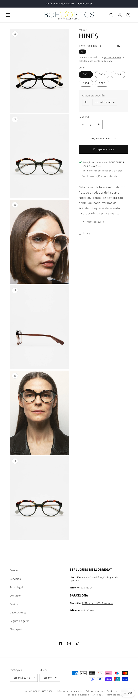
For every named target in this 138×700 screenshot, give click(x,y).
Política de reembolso (117, 691)
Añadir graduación (93, 95)
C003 (118, 74)
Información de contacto (69, 691)
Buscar (14, 570)
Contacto (15, 595)
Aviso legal (16, 587)
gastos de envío (112, 57)
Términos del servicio (117, 694)
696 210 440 (87, 610)
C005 (102, 83)
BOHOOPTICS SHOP (43, 691)
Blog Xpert (16, 629)
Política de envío (94, 691)
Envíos (14, 604)
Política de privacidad (78, 694)
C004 (86, 83)
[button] (8, 15)
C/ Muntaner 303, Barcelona (97, 603)
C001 (86, 74)
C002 (102, 74)
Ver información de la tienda (99, 176)
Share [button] (86, 233)
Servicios (15, 579)
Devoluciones (18, 612)
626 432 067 (87, 587)
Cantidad (84, 116)
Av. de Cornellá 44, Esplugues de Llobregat (94, 579)
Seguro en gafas (19, 621)
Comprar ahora (103, 149)
